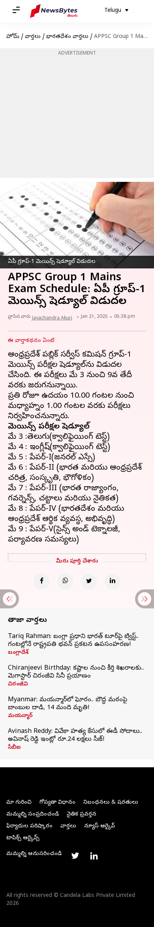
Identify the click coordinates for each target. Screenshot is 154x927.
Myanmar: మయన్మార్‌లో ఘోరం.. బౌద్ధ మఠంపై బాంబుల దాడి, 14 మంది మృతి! (67, 704)
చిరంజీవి (18, 684)
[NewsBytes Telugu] (53, 11)
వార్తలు (33, 37)
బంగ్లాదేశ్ (18, 653)
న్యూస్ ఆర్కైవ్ (99, 826)
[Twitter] (89, 581)
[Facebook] (41, 581)
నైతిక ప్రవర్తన (81, 814)
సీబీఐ (14, 747)
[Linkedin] (112, 581)
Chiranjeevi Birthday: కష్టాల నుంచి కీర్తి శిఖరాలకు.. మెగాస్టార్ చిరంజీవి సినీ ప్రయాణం (76, 672)
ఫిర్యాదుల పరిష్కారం (29, 826)
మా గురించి (19, 802)
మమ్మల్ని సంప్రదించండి (32, 814)
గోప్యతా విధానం (57, 802)
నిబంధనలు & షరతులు (110, 802)
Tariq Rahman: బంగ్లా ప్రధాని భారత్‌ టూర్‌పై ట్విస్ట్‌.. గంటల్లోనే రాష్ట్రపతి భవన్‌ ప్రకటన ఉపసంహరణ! (73, 641)
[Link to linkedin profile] (94, 855)
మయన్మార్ (20, 716)
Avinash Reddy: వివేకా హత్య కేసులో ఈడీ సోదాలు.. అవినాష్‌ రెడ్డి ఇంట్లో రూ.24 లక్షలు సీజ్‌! (75, 736)
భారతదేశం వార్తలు (67, 37)
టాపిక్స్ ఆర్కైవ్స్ (22, 838)
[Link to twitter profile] (75, 855)
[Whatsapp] (65, 581)
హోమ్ (12, 37)
